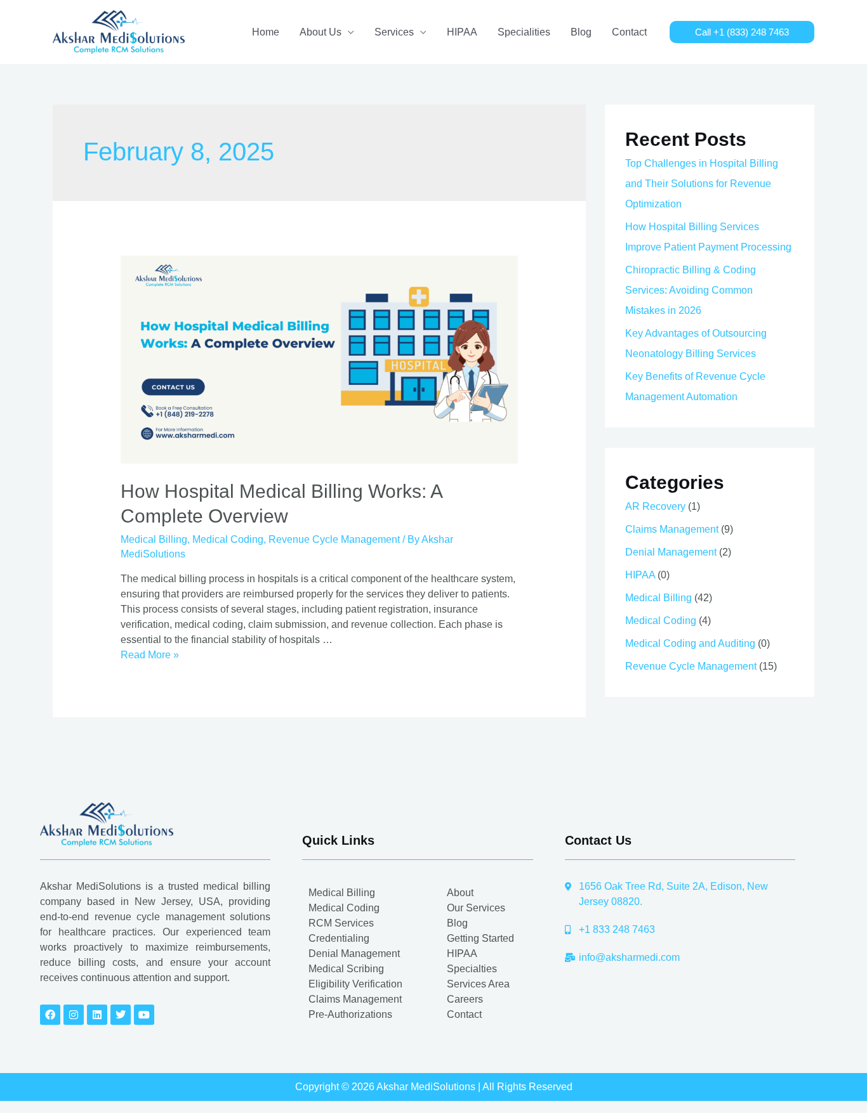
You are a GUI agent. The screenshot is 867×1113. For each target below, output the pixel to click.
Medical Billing (154, 539)
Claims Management (671, 529)
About (460, 892)
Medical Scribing (346, 968)
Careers (465, 999)
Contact (629, 32)
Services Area (478, 984)
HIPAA (462, 32)
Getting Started (480, 938)
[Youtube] (144, 1015)
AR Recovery (655, 506)
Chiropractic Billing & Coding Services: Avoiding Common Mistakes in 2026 (690, 290)
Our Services (476, 907)
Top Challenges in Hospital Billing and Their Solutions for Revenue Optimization (701, 183)
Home (265, 32)
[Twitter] (120, 1015)
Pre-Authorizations (350, 1014)
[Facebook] (50, 1015)
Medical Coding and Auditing (690, 643)
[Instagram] (73, 1015)
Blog (581, 32)
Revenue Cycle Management (334, 539)
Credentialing (338, 938)
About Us (320, 32)
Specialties (472, 968)
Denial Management (671, 552)
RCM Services (341, 923)
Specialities (524, 32)
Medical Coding (227, 539)
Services (394, 32)
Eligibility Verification (355, 984)
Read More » (150, 654)
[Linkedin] (97, 1015)
